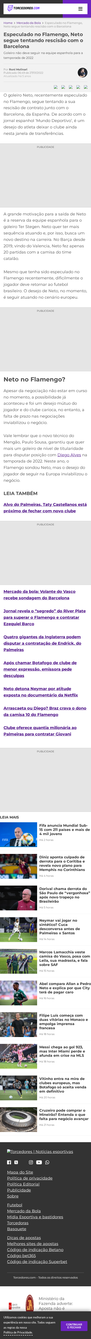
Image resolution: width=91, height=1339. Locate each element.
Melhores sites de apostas (32, 1243)
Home (8, 23)
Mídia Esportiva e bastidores (35, 1217)
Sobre (13, 1196)
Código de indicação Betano (35, 1249)
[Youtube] (39, 1162)
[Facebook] (9, 1162)
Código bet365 (21, 1255)
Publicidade (19, 1190)
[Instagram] (31, 1162)
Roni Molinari (18, 69)
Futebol (14, 1205)
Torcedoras (17, 1223)
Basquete (16, 1229)
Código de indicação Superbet (37, 1261)
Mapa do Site (20, 1172)
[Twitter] (16, 1162)
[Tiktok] (23, 1163)
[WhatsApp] (47, 1162)
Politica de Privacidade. (18, 1332)
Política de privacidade (30, 1178)
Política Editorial (23, 1184)
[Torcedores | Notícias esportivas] (23, 8)
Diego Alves (69, 455)
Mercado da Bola (29, 23)
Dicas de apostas (24, 1237)
